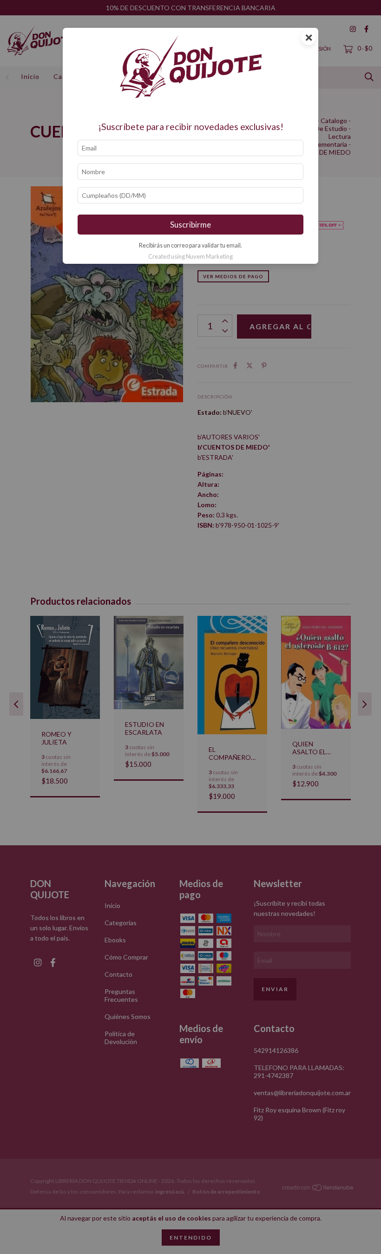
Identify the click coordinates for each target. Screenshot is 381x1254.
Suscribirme (190, 224)
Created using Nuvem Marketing (190, 256)
